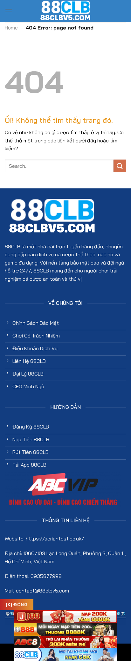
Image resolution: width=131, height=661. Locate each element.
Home (11, 27)
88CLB (12, 246)
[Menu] (8, 11)
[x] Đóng (17, 604)
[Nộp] (120, 166)
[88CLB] (65, 11)
